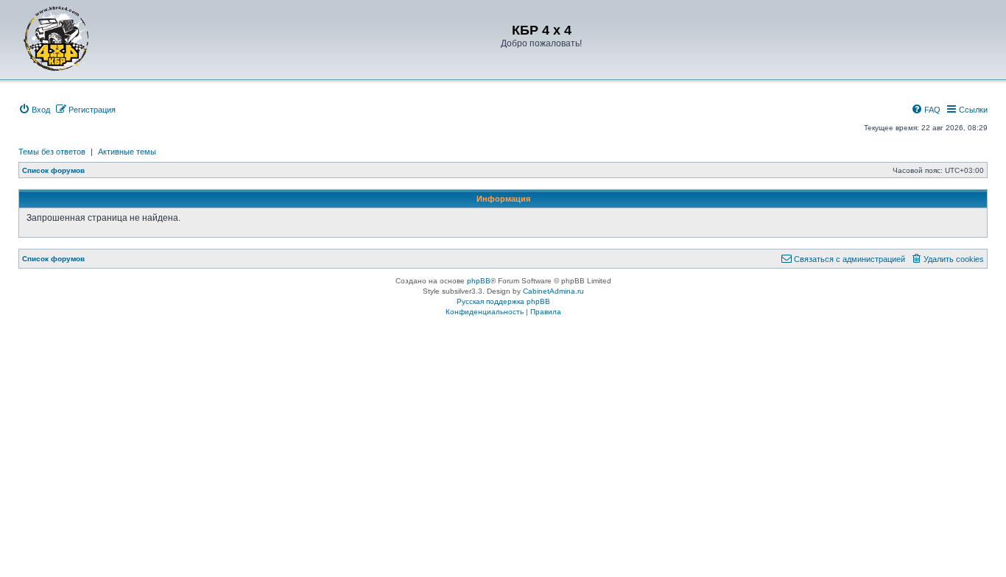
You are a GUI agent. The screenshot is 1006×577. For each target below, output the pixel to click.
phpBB (478, 281)
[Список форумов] (56, 38)
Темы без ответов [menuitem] (51, 151)
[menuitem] (34, 109)
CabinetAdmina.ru (553, 291)
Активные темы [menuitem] (127, 151)
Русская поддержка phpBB (503, 301)
